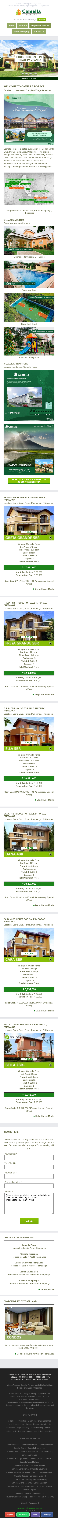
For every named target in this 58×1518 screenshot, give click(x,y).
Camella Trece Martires (29, 1462)
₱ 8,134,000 (29, 989)
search (37, 1431)
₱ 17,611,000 (29, 567)
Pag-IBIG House (39, 1479)
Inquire (10, 1514)
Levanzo (19, 1493)
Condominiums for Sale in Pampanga (35, 1354)
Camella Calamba (37, 1465)
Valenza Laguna (29, 1490)
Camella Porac (33, 544)
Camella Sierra (13, 1486)
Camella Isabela (45, 1472)
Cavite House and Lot (22, 1479)
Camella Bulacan (46, 1445)
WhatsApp (23, 1514)
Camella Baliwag (21, 1476)
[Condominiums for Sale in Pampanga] (29, 1339)
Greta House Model (44, 589)
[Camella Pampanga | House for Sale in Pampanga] (29, 12)
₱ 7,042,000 (29, 1094)
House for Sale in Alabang (16, 1497)
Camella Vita (12, 1451)
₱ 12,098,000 (29, 673)
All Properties (47, 1289)
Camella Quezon (30, 1472)
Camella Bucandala (29, 1445)
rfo (50, 1424)
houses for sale (41, 1424)
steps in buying (21, 31)
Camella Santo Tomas (20, 1469)
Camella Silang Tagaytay (22, 1483)
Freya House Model (44, 694)
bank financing (37, 1428)
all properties (46, 1431)
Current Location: (12, 1182)
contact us (39, 31)
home (11, 25)
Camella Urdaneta (28, 1459)
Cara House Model (45, 1011)
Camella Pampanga (29, 1503)
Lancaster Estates (37, 1476)
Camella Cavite (20, 1448)
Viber (35, 1514)
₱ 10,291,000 (29, 883)
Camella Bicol (45, 1451)
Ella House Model (45, 800)
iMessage (47, 1514)
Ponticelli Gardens (44, 1486)
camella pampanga (16, 1424)
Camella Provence (13, 1472)
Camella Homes (12, 1445)
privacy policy (12, 1431)
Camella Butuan (44, 1459)
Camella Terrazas (21, 1465)
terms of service (25, 1431)
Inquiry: (7, 1191)
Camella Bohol (13, 1459)
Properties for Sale (40, 25)
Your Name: (10, 1154)
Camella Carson (40, 1483)
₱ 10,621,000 (29, 778)
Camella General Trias (29, 1451)
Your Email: (9, 1173)
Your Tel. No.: (10, 1163)
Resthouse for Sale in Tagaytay (41, 1497)
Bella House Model (44, 1116)
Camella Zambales (29, 1455)
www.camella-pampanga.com (29, 1508)
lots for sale (10, 1428)
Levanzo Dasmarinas (33, 1493)
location (22, 25)
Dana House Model (44, 905)
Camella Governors (39, 1469)
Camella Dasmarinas (36, 1448)
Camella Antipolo (28, 1486)
